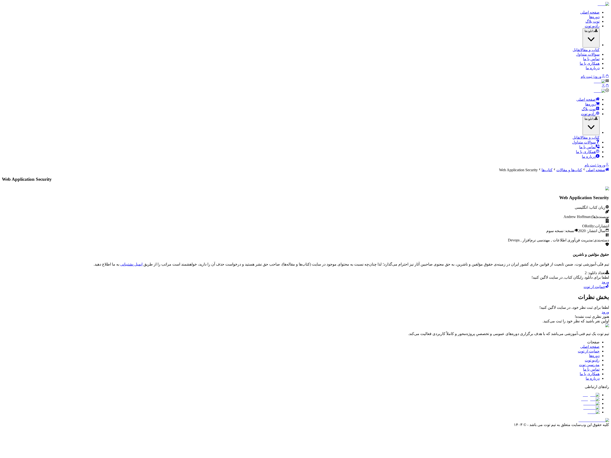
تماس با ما (591, 59)
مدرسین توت (589, 365)
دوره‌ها (594, 17)
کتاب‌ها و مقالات (569, 170)
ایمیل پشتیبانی (131, 264)
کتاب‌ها (547, 170)
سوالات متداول (588, 54)
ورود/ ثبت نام (591, 77)
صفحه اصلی (590, 12)
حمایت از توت (594, 287)
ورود (605, 282)
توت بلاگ (592, 21)
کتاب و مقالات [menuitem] (589, 50)
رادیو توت (592, 26)
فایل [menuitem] (576, 50)
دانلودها (590, 31)
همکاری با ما (590, 63)
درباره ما (593, 68)
